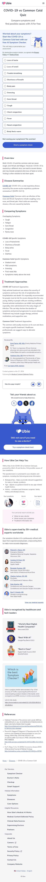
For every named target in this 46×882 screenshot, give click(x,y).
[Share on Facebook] (32, 403)
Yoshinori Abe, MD (16, 356)
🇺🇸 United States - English (23, 871)
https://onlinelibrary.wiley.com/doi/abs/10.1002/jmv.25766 (23, 751)
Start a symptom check (23, 145)
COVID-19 (7, 186)
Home (5, 761)
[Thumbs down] (39, 384)
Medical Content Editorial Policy (22, 374)
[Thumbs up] (33, 384)
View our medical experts (34, 602)
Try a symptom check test (23, 447)
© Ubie (23, 876)
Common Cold (8, 196)
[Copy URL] (14, 403)
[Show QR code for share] (20, 403)
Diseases (12, 761)
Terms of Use (14, 55)
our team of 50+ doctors (16, 366)
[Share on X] (26, 403)
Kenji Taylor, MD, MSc (17, 343)
